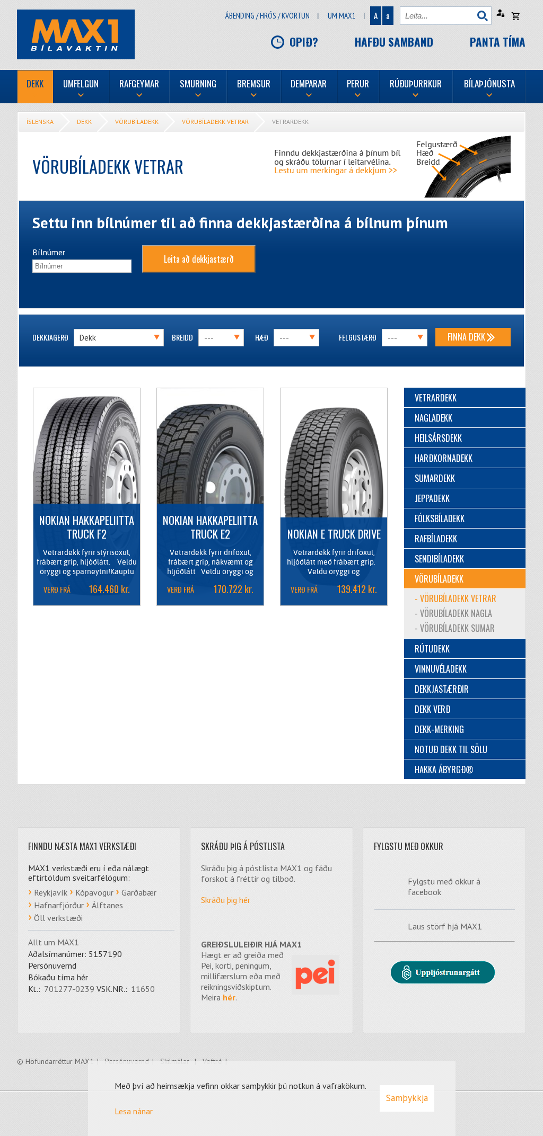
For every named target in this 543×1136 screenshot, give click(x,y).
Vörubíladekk (137, 122)
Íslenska (40, 122)
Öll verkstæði (58, 918)
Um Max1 (342, 16)
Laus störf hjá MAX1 (445, 926)
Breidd (182, 337)
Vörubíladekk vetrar (215, 122)
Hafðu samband (394, 41)
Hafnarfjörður (59, 905)
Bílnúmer (48, 252)
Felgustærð (357, 337)
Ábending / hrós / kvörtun (267, 16)
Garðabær (138, 892)
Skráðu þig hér (225, 900)
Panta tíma (498, 41)
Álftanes (107, 905)
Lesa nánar (134, 1111)
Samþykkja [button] (407, 1098)
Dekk (84, 122)
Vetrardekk (290, 122)
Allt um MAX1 (53, 942)
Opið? (304, 41)
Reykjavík (50, 892)
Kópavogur (94, 892)
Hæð (261, 337)
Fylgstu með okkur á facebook (444, 886)
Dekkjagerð (50, 337)
